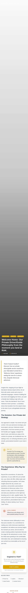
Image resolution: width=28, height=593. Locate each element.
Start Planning (14, 567)
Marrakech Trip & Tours (10, 3)
